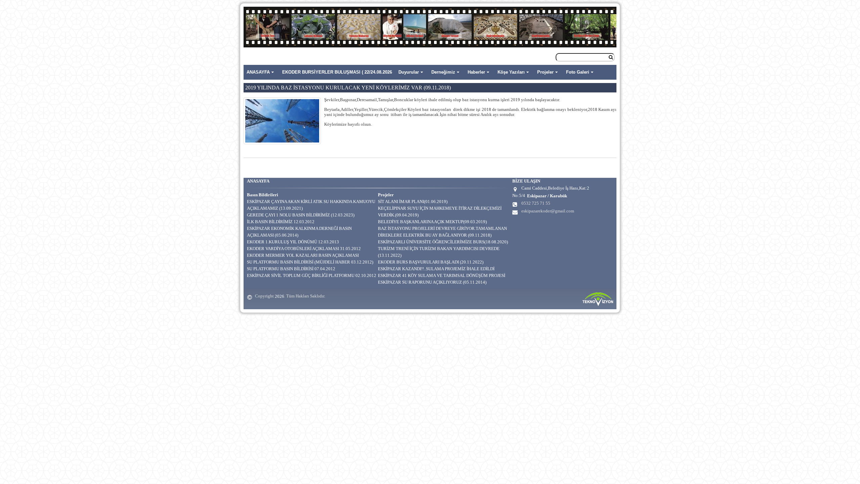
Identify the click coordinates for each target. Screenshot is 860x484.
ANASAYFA (258, 72)
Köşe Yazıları (511, 72)
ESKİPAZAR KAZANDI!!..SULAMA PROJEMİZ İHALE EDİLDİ (436, 268)
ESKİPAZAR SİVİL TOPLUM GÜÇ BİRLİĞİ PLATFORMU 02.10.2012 (311, 275)
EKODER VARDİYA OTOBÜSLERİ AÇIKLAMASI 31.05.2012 (304, 248)
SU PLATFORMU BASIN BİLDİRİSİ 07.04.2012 (291, 268)
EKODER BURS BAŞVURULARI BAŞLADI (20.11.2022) (430, 262)
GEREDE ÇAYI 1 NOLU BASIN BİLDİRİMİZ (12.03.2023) (300, 214)
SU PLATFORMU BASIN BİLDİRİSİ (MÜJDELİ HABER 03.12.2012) (310, 262)
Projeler (545, 72)
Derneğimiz (443, 72)
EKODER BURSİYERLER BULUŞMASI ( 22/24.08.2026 (337, 72)
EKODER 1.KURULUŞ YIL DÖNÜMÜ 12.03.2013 (293, 241)
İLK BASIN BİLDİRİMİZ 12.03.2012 (280, 221)
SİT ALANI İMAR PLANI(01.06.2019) (412, 201)
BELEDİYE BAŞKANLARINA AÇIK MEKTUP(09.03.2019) (432, 221)
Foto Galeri (577, 72)
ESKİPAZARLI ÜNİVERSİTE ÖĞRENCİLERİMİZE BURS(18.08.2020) (443, 241)
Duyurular (408, 72)
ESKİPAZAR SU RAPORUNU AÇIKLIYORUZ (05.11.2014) (432, 282)
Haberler (476, 72)
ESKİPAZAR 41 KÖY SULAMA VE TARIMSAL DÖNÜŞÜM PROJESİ (441, 275)
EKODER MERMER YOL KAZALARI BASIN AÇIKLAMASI (303, 255)
